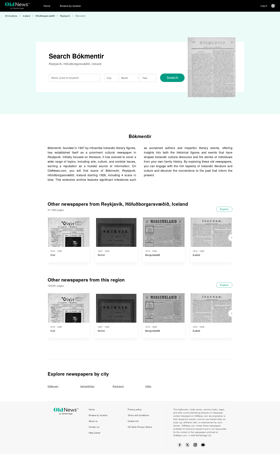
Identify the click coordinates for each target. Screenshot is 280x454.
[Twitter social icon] (187, 445)
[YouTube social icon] (203, 445)
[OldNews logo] (17, 4)
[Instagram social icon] (195, 445)
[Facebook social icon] (179, 445)
